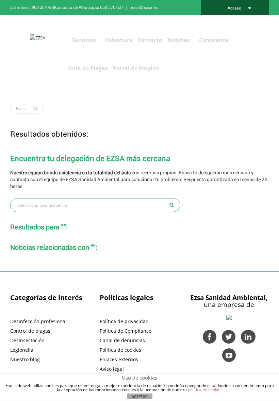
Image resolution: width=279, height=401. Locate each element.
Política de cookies (120, 350)
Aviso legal (112, 369)
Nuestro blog (25, 359)
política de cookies (205, 390)
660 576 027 (112, 7)
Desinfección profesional (38, 321)
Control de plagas (30, 331)
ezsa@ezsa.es (144, 7)
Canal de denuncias (122, 340)
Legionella (21, 350)
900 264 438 (43, 7)
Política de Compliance (125, 331)
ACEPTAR (140, 396)
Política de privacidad (124, 321)
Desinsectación (27, 340)
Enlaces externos (119, 359)
